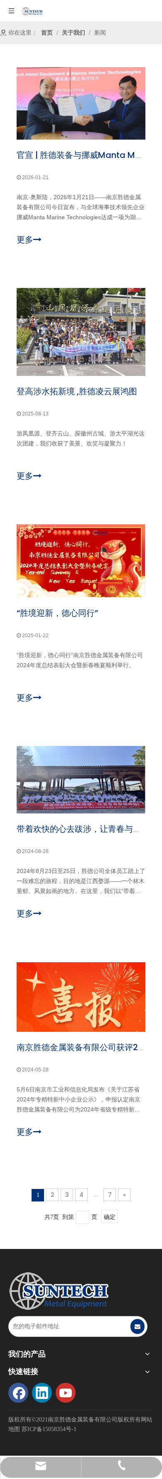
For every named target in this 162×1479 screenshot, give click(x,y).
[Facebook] (18, 1393)
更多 (25, 239)
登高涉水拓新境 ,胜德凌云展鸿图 (77, 391)
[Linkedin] (42, 1393)
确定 (109, 1217)
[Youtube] (66, 1393)
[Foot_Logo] (58, 1291)
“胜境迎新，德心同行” (57, 613)
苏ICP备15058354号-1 (49, 1429)
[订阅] (137, 1326)
